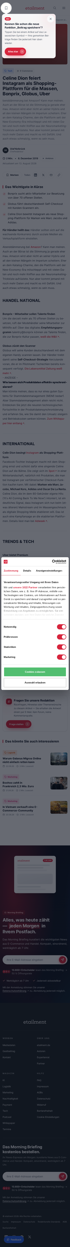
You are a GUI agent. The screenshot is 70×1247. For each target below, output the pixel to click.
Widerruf (41, 1104)
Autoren (41, 1051)
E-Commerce (26, 71)
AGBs (40, 1092)
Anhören (49, 158)
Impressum (43, 1086)
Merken (14, 175)
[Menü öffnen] (63, 8)
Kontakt (7, 1057)
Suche (5, 1221)
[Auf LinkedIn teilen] (35, 175)
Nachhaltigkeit (10, 1098)
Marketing (12, 777)
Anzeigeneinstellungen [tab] (49, 570)
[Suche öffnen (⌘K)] (54, 8)
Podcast (7, 1117)
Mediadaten (9, 1045)
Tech (10, 71)
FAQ (39, 1080)
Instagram (32, 452)
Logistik (11, 752)
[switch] (61, 637)
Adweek (40, 521)
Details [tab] (27, 570)
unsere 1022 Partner (25, 587)
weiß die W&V (48, 336)
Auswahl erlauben (35, 682)
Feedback (16, 1239)
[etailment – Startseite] (35, 8)
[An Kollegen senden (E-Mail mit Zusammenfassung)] (51, 175)
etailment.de (43, 1045)
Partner (41, 1063)
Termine (7, 1129)
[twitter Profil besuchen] (29, 1236)
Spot (52, 470)
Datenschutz (43, 1098)
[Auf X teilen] (43, 175)
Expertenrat (43, 1057)
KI (4, 1080)
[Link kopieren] (59, 175)
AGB (65, 1221)
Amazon (36, 247)
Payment (7, 1104)
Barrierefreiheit (45, 1110)
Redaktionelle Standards (49, 1221)
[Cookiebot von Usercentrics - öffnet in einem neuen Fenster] (52, 562)
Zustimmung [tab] (11, 570)
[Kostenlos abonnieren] (62, 959)
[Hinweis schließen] (50, 18)
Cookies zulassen (35, 671)
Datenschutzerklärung (14, 990)
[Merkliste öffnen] (6, 8)
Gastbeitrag (9, 1051)
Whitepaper (9, 1123)
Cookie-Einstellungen (48, 1117)
